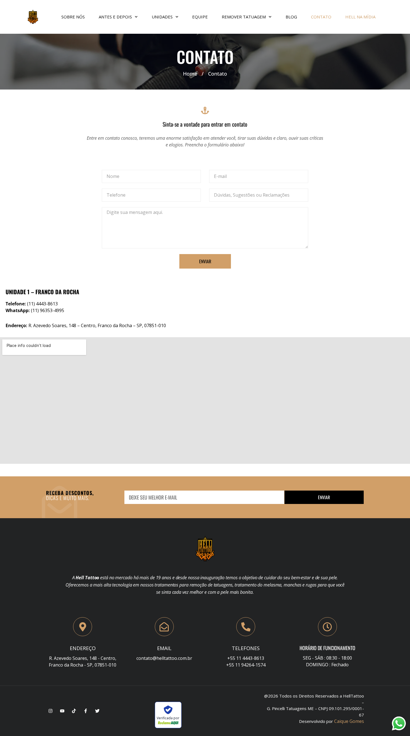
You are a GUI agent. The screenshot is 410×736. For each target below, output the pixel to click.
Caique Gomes (349, 721)
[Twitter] (97, 710)
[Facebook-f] (85, 710)
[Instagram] (50, 710)
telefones (246, 648)
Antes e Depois (115, 17)
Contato (321, 17)
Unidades (162, 17)
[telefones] (245, 626)
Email (164, 648)
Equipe (200, 17)
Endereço (83, 648)
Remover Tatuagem (244, 17)
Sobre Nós (73, 17)
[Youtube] (62, 710)
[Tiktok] (73, 710)
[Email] (164, 626)
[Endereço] (82, 626)
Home (190, 73)
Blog (291, 17)
